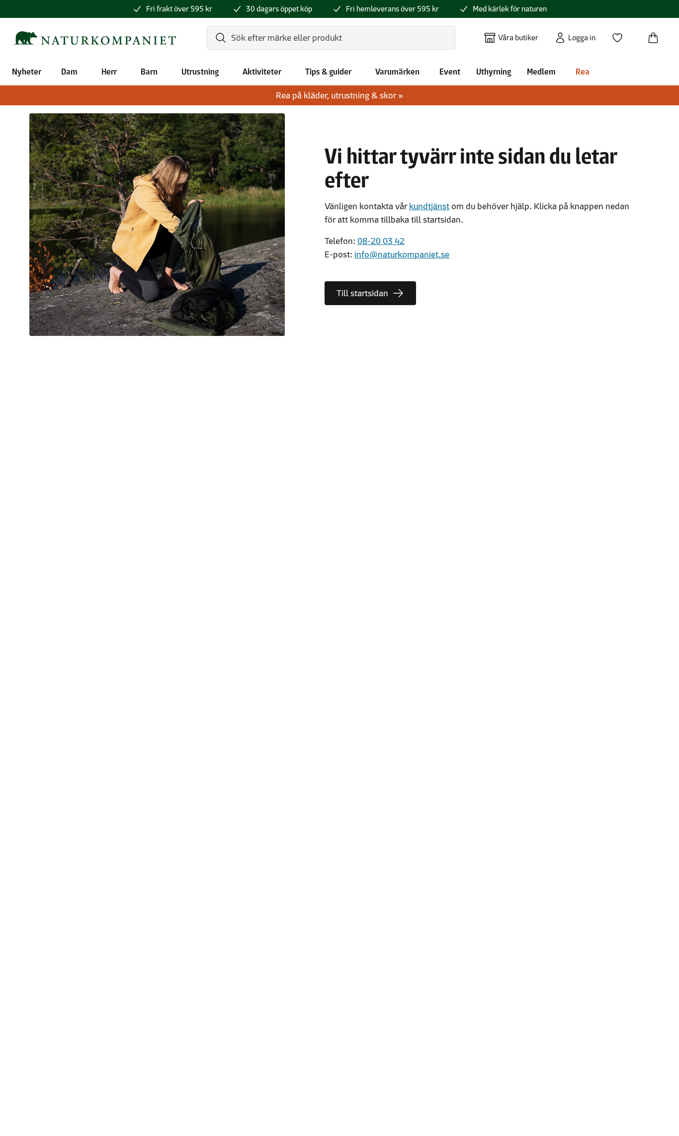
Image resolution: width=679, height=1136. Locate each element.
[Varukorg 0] (657, 35)
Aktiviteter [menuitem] (262, 71)
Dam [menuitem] (69, 71)
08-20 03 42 (381, 241)
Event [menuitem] (449, 71)
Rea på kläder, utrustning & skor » (339, 95)
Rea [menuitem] (583, 71)
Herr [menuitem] (109, 71)
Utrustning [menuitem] (200, 71)
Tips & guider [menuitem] (328, 71)
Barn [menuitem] (149, 71)
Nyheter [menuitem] (26, 71)
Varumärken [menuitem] (397, 71)
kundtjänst (429, 206)
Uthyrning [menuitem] (493, 71)
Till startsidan (362, 293)
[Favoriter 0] (621, 35)
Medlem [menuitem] (541, 71)
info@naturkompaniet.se (401, 254)
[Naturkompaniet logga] (95, 38)
